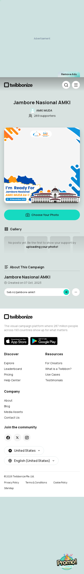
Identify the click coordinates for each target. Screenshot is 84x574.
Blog (7, 406)
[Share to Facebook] (8, 437)
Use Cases (52, 374)
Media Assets (13, 412)
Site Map (9, 488)
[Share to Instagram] (27, 437)
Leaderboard (13, 369)
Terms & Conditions (36, 482)
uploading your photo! (42, 247)
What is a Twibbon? (58, 369)
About (8, 400)
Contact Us (12, 417)
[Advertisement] (42, 40)
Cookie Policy (60, 482)
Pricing (8, 374)
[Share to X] (17, 437)
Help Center (12, 380)
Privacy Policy (11, 482)
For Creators (53, 363)
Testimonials (54, 380)
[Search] (66, 85)
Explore (9, 363)
